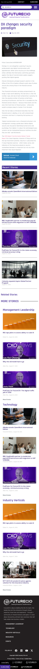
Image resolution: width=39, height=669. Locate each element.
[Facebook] (16, 650)
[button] (35, 7)
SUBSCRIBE (34, 2)
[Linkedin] (21, 650)
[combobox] (16, 7)
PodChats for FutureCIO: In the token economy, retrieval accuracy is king (19, 251)
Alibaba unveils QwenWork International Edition (19, 191)
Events (8, 641)
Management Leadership (18, 310)
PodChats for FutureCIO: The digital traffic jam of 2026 (18, 391)
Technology (10, 405)
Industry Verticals (14, 500)
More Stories (7, 400)
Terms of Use (19, 659)
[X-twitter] (31, 650)
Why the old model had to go (13, 362)
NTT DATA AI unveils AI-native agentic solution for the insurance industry (17, 582)
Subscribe (5, 667)
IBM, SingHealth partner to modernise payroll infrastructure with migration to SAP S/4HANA (19, 221)
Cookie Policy (28, 659)
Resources (10, 637)
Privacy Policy (11, 659)
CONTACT (21, 2)
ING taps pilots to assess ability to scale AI (18, 333)
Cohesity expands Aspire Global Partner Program (16, 282)
